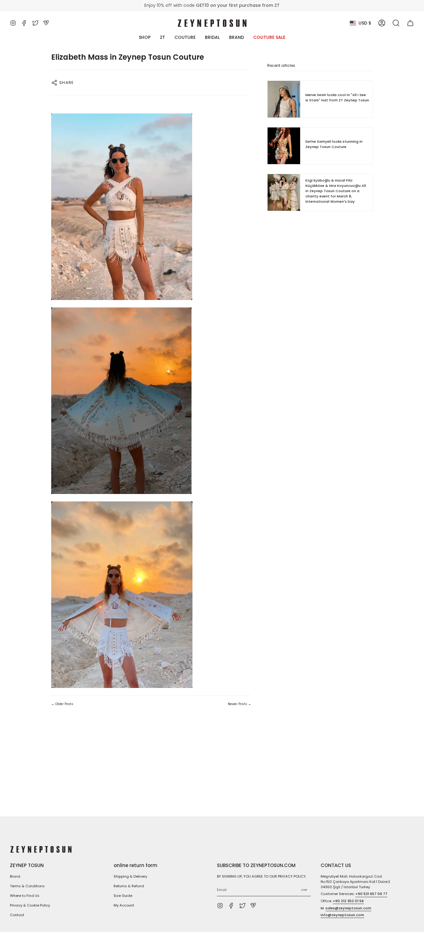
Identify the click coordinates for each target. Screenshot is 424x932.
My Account (124, 905)
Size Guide (123, 895)
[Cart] (410, 23)
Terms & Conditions (27, 886)
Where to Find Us (24, 895)
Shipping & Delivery (130, 876)
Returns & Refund (129, 886)
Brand (15, 876)
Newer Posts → (239, 704)
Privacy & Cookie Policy (30, 905)
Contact (17, 914)
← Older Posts (62, 704)
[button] (396, 23)
